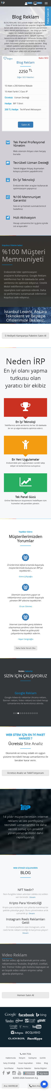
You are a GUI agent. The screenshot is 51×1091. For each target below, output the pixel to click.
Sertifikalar (9, 1068)
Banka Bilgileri (40, 1068)
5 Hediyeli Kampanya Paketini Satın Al (25, 335)
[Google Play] (29, 1073)
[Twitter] (8, 1073)
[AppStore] (43, 1073)
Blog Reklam (25, 62)
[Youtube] (19, 1073)
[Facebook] (3, 1073)
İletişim (22, 1058)
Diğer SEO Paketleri (25, 77)
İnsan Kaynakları (25, 1063)
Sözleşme (32, 1058)
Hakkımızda (11, 1058)
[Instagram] (14, 1073)
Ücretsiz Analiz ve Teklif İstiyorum (25, 772)
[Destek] (44, 1084)
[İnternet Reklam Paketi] (3, 3)
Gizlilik (43, 1058)
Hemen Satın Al (25, 995)
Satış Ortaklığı (9, 1063)
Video (38, 1063)
